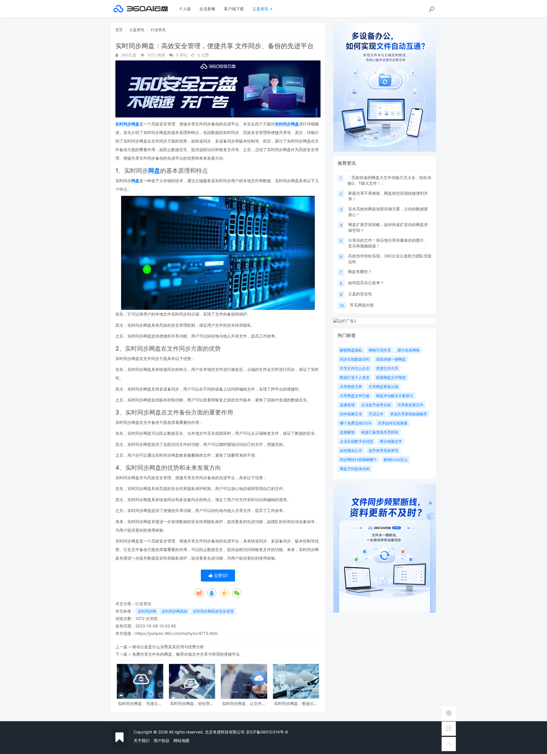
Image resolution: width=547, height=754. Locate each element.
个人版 (185, 8)
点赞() (220, 575)
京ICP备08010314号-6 (267, 731)
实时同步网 (147, 611)
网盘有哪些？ (360, 271)
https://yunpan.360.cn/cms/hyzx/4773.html (176, 633)
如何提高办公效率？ (366, 282)
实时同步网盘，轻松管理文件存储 (192, 703)
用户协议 (162, 740)
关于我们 (142, 740)
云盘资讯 (261, 8)
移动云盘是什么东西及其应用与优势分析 (168, 646)
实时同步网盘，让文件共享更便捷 (244, 703)
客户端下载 (234, 8)
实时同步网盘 (127, 123)
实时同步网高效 (174, 611)
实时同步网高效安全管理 (213, 611)
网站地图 (181, 740)
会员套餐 (207, 8)
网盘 (154, 170)
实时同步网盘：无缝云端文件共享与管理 (140, 703)
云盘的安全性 (360, 293)
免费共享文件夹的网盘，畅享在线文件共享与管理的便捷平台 (186, 654)
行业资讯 (158, 29)
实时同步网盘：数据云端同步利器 (296, 703)
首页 (119, 29)
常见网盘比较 (362, 304)
